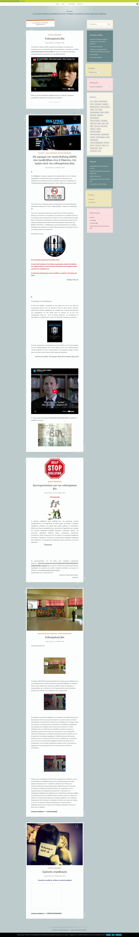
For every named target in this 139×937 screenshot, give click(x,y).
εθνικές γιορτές (103, 126)
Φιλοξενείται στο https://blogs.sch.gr (60, 930)
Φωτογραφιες (104, 120)
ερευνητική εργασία (100, 137)
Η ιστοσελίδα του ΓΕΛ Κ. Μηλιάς (98, 184)
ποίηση (103, 145)
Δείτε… (63, 4)
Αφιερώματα (105, 104)
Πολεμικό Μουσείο (94, 117)
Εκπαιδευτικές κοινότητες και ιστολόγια (10, 1)
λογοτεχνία (106, 142)
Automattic (84, 930)
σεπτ (107, 145)
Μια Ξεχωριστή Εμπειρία (96, 46)
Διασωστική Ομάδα (94, 112)
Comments (94, 223)
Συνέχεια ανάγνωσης (58, 102)
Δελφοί (100, 109)
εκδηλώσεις (92, 128)
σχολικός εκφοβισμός (37, 913)
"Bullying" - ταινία (43, 153)
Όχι (113, 934)
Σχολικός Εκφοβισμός (55, 35)
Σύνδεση (92, 217)
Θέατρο (102, 112)
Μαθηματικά (100, 115)
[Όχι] (137, 935)
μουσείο (92, 145)
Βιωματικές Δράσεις (44, 633)
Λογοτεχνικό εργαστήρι (96, 57)
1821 (91, 101)
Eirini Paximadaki (52, 811)
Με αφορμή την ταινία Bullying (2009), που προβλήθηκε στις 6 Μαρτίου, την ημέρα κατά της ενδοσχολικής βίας (55, 160)
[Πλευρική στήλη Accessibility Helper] (137, 4)
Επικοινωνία (80, 4)
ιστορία (107, 137)
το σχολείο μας (93, 150)
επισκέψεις (92, 137)
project (91, 104)
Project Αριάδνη (94, 54)
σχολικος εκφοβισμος (37, 811)
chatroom (96, 101)
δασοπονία (96, 126)
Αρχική (57, 4)
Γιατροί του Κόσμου (104, 106)
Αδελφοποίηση (98, 104)
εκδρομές (99, 128)
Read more (118, 934)
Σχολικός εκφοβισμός (54, 872)
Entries (93, 220)
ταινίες (100, 148)
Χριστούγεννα (93, 123)
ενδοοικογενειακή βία (95, 134)
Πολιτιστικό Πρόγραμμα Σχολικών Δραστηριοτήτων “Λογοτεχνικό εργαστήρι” (99, 41)
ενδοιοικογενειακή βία (95, 131)
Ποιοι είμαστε (71, 4)
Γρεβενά (92, 109)
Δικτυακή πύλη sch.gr (95, 176)
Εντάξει (108, 934)
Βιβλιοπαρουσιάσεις (94, 106)
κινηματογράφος (94, 139)
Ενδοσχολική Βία (54, 38)
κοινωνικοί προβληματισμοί (96, 142)
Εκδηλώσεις (53, 153)
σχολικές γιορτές (94, 148)
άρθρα (99, 123)
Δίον (96, 109)
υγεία (99, 150)
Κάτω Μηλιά (93, 115)
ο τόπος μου (98, 145)
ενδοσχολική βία (105, 134)
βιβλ (107, 123)
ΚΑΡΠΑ (107, 112)
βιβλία (91, 126)
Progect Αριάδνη (103, 101)
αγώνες (103, 123)
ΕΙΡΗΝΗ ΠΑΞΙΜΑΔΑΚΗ (54, 913)
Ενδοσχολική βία (54, 637)
